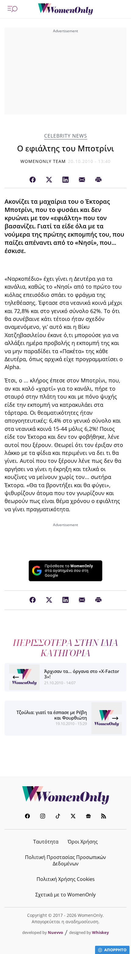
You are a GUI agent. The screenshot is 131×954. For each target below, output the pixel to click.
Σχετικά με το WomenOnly (65, 894)
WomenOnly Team (43, 161)
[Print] (98, 180)
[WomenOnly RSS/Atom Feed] (104, 817)
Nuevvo (55, 932)
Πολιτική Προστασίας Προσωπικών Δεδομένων (65, 860)
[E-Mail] (82, 180)
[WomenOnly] (65, 9)
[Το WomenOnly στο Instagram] (43, 817)
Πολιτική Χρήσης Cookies (66, 879)
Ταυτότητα (45, 841)
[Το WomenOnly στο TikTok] (58, 817)
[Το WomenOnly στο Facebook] (27, 817)
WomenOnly (65, 795)
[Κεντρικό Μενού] (12, 9)
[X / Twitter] (49, 180)
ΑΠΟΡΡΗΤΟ (115, 949)
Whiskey (100, 932)
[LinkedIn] (65, 180)
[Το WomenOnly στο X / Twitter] (73, 817)
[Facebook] (32, 180)
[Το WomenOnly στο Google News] (88, 817)
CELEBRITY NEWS (65, 136)
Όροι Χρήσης (83, 841)
